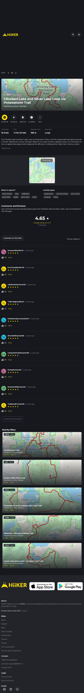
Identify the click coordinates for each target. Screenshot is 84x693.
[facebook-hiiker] (4, 689)
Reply (10, 257)
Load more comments (13, 419)
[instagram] (15, 73)
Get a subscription (8, 647)
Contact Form (6, 668)
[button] (5, 148)
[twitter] (11, 73)
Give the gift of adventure (11, 651)
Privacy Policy (6, 677)
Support (4, 624)
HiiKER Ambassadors (9, 660)
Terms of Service (7, 681)
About (3, 620)
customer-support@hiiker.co (12, 664)
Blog (3, 628)
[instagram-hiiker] (17, 689)
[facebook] (8, 73)
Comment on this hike (13, 238)
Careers (4, 639)
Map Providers (6, 632)
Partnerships (6, 635)
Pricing (4, 643)
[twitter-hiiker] (11, 689)
